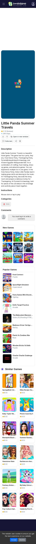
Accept (13, 540)
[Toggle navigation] (3, 4)
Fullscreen (8, 141)
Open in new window (20, 137)
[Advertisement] (18, 29)
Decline (22, 540)
